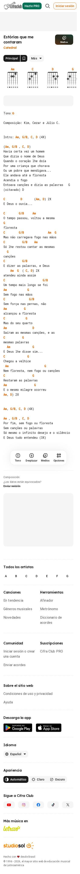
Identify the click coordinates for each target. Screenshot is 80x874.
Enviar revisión (11, 491)
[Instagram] (23, 809)
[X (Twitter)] (67, 809)
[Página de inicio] (12, 6)
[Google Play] (17, 732)
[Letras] (11, 833)
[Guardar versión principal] (23, 58)
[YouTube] (9, 809)
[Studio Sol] (18, 850)
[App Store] (49, 732)
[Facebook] (38, 809)
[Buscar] (47, 6)
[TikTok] (53, 809)
